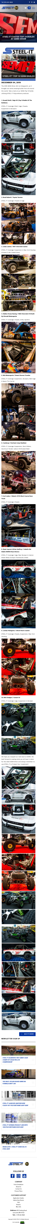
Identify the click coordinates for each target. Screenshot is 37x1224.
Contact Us (18, 1189)
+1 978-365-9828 (19, 1215)
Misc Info (18, 1207)
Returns (18, 1204)
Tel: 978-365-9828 (7, 2)
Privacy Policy (18, 1191)
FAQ (18, 1202)
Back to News (29, 1034)
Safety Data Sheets (18, 1200)
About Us (18, 1187)
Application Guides (18, 1198)
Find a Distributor (18, 1184)
